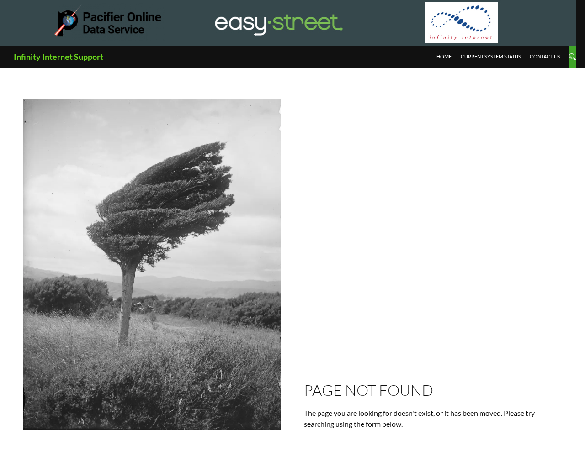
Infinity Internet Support (58, 57)
